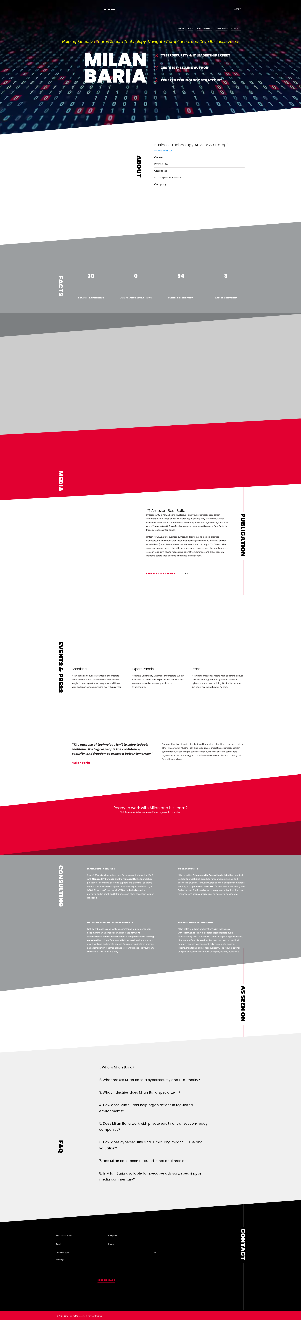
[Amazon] (244, 54)
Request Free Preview (161, 573)
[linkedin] (244, 61)
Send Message (106, 1280)
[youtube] (244, 80)
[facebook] (244, 67)
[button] (199, 150)
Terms (99, 1316)
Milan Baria (63, 1316)
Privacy (91, 1316)
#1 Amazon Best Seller (166, 510)
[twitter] (244, 74)
